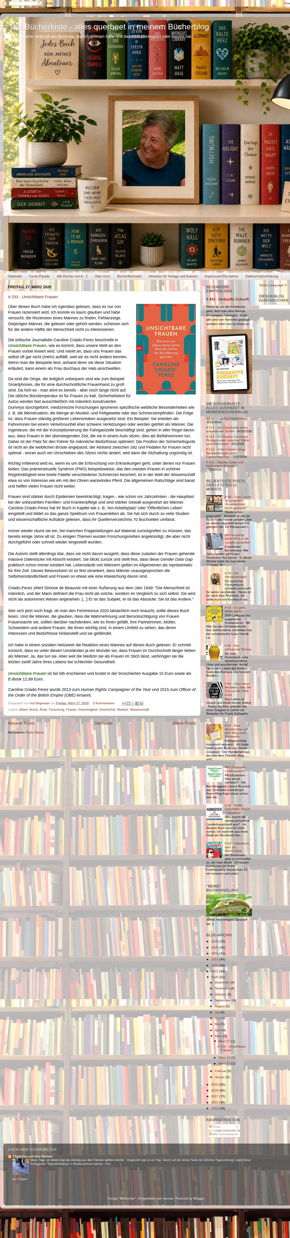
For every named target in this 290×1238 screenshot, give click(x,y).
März (219, 1036)
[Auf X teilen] (132, 703)
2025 (215, 947)
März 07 (224, 1063)
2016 (215, 1102)
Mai (218, 1024)
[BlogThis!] (128, 703)
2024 (215, 953)
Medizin (122, 709)
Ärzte (43, 709)
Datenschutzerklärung (261, 276)
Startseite (15, 276)
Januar (220, 1077)
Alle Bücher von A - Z (72, 276)
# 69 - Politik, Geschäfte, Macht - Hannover (237, 809)
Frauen (71, 709)
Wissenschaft (139, 709)
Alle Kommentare (224, 1134)
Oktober (221, 994)
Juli (217, 1012)
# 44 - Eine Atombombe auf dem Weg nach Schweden (236, 731)
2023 (215, 959)
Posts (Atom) (34, 732)
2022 (215, 965)
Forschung (56, 709)
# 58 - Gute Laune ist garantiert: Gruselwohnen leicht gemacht (238, 502)
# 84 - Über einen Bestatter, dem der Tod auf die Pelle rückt (238, 689)
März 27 (224, 1041)
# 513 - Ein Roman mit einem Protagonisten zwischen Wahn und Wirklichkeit (227, 440)
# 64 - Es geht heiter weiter (235, 609)
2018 (215, 1090)
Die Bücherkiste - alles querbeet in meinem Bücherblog (109, 26)
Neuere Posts (21, 723)
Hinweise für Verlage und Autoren (173, 276)
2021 (215, 971)
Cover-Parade (39, 276)
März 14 (224, 1057)
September (223, 1000)
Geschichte (107, 709)
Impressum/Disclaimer (221, 276)
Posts (216, 1126)
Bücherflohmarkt (129, 276)
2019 (215, 1084)
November (223, 988)
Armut (33, 709)
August (220, 1006)
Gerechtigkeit (87, 709)
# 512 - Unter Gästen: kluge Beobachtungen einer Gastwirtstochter (226, 453)
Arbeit (23, 709)
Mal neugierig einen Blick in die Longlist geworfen (237, 538)
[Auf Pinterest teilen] (141, 703)
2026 (215, 941)
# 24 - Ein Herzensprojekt (235, 575)
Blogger (198, 1198)
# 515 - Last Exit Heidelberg (226, 418)
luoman (168, 1198)
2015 (215, 1108)
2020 (215, 977)
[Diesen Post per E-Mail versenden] (124, 703)
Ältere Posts (184, 723)
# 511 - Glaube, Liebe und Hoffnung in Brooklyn (225, 464)
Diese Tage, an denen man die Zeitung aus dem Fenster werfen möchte (77, 1160)
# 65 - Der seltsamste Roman (238, 647)
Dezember (223, 982)
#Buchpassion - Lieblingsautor (236, 769)
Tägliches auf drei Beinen (32, 1156)
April (218, 1030)
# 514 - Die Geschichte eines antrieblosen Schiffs (227, 429)
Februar (221, 1071)
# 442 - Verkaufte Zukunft (227, 299)
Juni (218, 1018)
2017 (215, 1096)
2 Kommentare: (104, 703)
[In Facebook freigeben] (137, 703)
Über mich (102, 276)
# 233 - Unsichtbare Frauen (33, 297)
